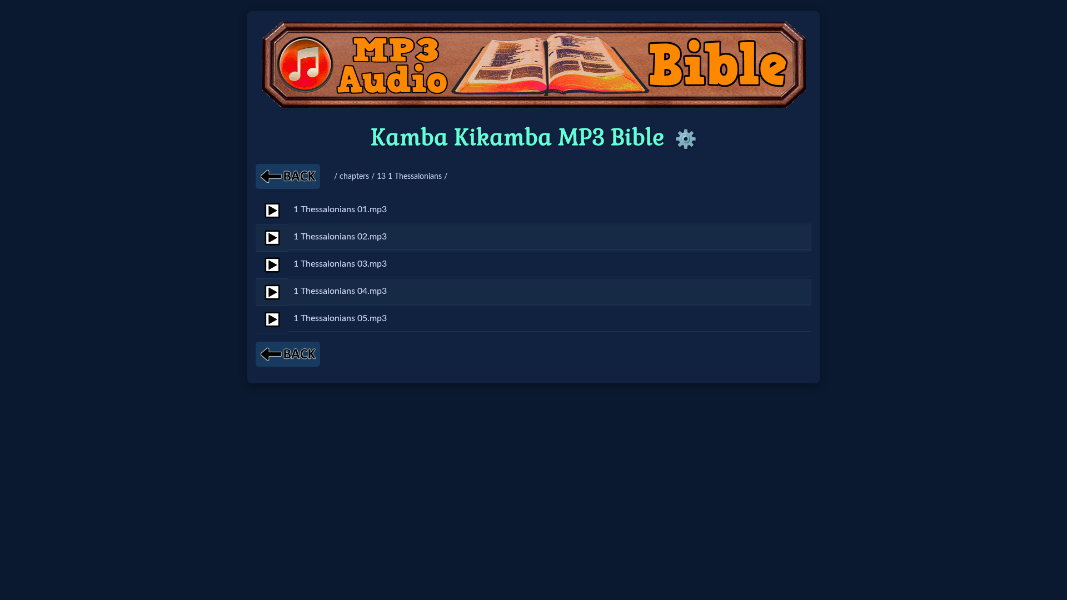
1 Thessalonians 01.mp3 (340, 209)
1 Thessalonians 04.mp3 (340, 291)
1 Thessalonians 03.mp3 (340, 263)
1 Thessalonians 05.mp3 (340, 318)
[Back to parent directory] (288, 176)
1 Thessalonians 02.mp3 (340, 236)
